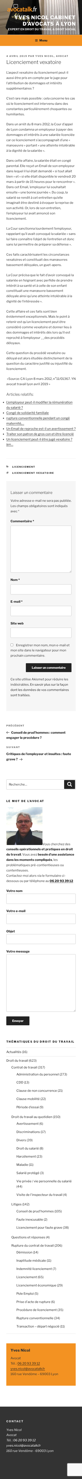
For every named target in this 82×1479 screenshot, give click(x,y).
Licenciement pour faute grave (39, 1228)
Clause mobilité (28, 1099)
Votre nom (14, 891)
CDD (19, 1082)
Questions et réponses (28, 1237)
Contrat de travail (24, 1067)
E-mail (16, 602)
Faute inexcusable (29, 1219)
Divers (21, 1140)
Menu (43, 40)
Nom (15, 580)
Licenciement (24, 466)
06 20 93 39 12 (61, 881)
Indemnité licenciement (34, 1269)
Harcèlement (26, 1156)
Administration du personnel (37, 1074)
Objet (10, 931)
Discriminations (28, 1132)
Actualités (13, 1052)
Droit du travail (17, 1061)
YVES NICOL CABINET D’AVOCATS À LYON (45, 20)
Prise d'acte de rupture (33, 1302)
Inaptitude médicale (31, 1261)
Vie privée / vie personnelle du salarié (44, 1181)
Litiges (16, 1204)
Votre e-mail (15, 911)
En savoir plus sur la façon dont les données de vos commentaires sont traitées (40, 690)
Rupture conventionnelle (34, 1318)
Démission (24, 1252)
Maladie (22, 1165)
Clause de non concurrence (36, 1091)
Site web (17, 623)
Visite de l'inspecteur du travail (39, 1195)
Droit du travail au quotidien (31, 1117)
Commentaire (22, 521)
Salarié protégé (27, 1173)
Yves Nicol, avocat (52, 56)
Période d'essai (27, 1107)
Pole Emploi (25, 1294)
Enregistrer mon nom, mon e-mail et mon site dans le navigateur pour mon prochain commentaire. (40, 650)
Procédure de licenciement (36, 1310)
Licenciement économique (36, 1285)
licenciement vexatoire (33, 472)
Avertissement (27, 1124)
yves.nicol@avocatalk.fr (28, 1369)
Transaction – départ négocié (38, 1326)
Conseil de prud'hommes (35, 1211)
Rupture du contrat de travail (32, 1245)
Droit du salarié (27, 1148)
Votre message (18, 951)
